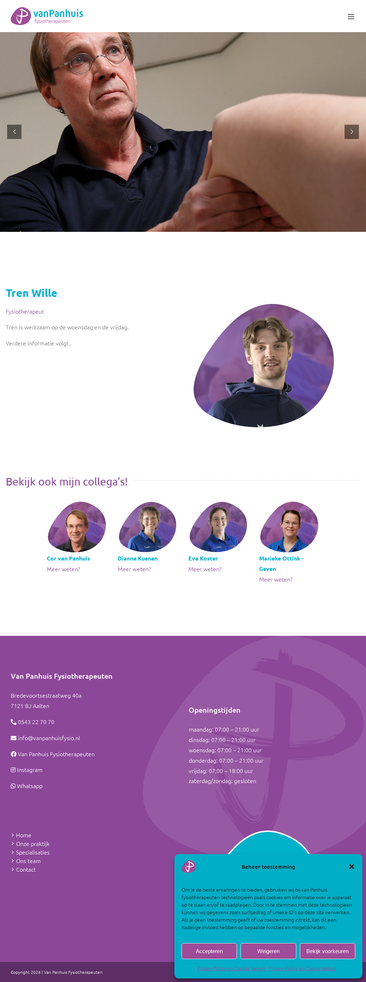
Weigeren (268, 951)
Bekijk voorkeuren (327, 951)
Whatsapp (30, 785)
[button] (351, 866)
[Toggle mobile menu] (351, 16)
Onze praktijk (33, 843)
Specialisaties (33, 852)
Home (23, 835)
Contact (26, 869)
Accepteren (209, 951)
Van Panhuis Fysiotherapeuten (56, 754)
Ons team (28, 860)
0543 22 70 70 (36, 722)
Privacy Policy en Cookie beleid (231, 968)
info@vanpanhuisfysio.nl (49, 738)
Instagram (30, 769)
